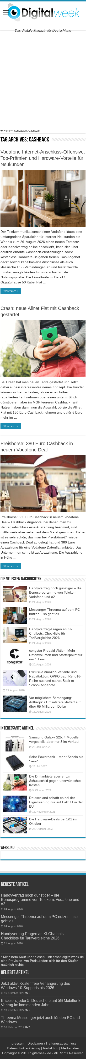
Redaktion (50, 1048)
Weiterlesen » (10, 291)
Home (7, 130)
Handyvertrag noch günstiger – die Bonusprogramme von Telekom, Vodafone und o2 (55, 592)
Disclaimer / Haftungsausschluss (51, 1043)
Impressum (16, 1043)
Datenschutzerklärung (23, 1048)
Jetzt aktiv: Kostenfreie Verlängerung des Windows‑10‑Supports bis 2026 (35, 985)
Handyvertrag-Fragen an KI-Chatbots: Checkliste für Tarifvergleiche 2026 (50, 633)
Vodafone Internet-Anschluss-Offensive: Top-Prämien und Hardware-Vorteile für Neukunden (42, 158)
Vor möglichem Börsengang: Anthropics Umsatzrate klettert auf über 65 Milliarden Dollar (55, 702)
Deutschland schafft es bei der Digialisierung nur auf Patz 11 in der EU (56, 802)
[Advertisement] (43, 79)
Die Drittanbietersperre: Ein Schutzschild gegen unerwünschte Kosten (55, 780)
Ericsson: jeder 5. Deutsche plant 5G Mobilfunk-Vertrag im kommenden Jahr (41, 1002)
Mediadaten (70, 1048)
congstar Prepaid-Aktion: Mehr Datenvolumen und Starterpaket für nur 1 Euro (55, 655)
